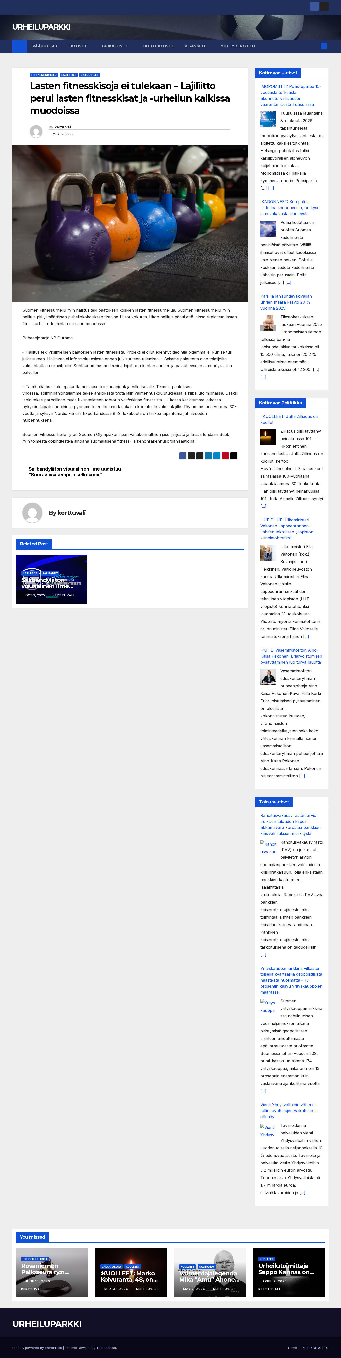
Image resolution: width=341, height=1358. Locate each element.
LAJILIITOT (68, 74)
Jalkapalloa (111, 1266)
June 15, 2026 (38, 1281)
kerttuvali (62, 127)
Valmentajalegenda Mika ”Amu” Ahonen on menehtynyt (209, 1279)
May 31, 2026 (116, 1289)
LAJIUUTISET (115, 46)
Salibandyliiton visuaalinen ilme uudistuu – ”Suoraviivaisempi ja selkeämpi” (77, 472)
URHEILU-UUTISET (35, 1259)
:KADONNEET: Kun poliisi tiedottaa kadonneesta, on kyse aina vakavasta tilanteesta (289, 207)
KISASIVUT (196, 46)
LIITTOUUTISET (158, 46)
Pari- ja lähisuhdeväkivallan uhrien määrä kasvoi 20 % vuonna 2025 (286, 302)
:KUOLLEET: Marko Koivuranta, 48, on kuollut (127, 1279)
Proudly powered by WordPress (37, 1348)
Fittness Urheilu (44, 74)
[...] (271, 188)
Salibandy (50, 573)
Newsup (84, 1348)
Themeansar (106, 1348)
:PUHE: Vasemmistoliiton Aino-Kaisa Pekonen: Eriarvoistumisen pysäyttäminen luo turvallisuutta (291, 656)
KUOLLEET (133, 1266)
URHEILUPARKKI (41, 27)
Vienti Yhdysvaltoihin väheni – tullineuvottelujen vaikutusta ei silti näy (288, 1110)
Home (292, 1348)
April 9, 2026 (275, 1281)
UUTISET (78, 46)
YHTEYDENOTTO (238, 46)
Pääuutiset (45, 46)
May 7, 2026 (194, 1289)
